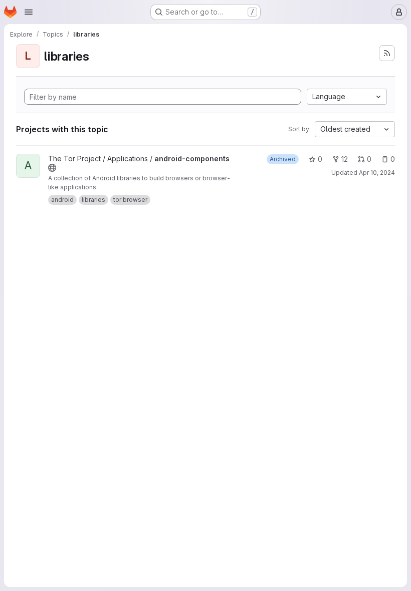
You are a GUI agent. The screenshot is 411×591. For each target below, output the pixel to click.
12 (344, 159)
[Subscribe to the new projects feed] (387, 53)
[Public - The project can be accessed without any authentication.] (52, 168)
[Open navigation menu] (29, 12)
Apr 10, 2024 (377, 172)
